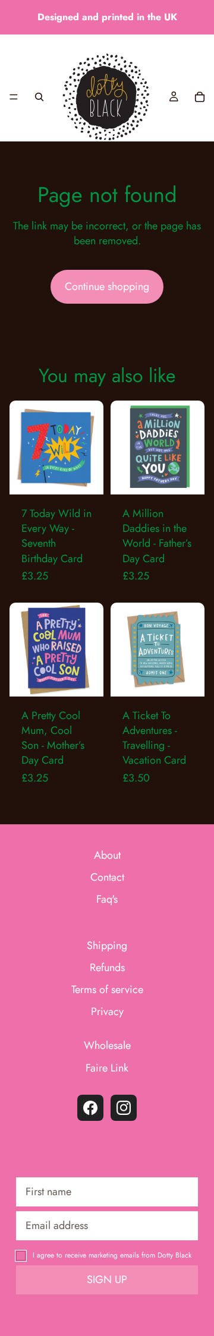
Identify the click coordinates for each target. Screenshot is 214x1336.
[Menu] (13, 97)
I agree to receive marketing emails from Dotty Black (112, 1255)
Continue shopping (107, 286)
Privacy (107, 1011)
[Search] (39, 97)
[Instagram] (124, 1108)
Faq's (107, 899)
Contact (107, 877)
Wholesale (107, 1045)
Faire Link (107, 1067)
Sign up (107, 1279)
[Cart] (200, 97)
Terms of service (107, 989)
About (107, 855)
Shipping (107, 945)
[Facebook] (90, 1108)
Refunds (107, 967)
